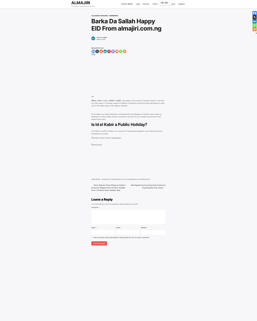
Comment (95, 207)
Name (94, 227)
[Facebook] (93, 51)
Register (182, 4)
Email (118, 227)
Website (144, 227)
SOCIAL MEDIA (127, 4)
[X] (97, 51)
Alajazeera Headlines (99, 15)
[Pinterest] (109, 51)
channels (145, 4)
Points (155, 4)
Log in (173, 4)
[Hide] (256, 33)
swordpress (113, 15)
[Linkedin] (105, 51)
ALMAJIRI (80, 2)
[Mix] (117, 51)
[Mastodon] (113, 51)
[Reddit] (101, 51)
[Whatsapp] (120, 51)
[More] (124, 51)
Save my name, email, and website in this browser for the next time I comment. (121, 237)
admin (105, 37)
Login (138, 4)
